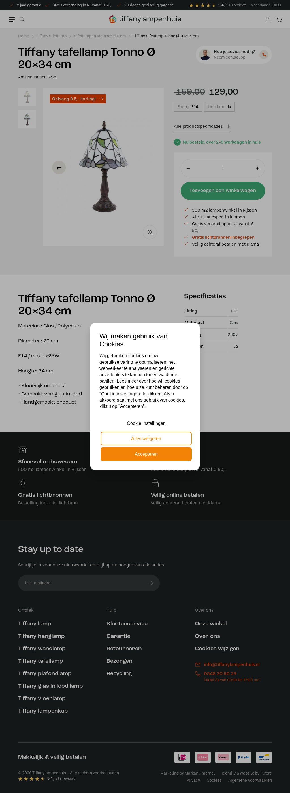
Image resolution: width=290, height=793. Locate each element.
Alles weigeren (146, 438)
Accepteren (146, 453)
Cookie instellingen (146, 423)
